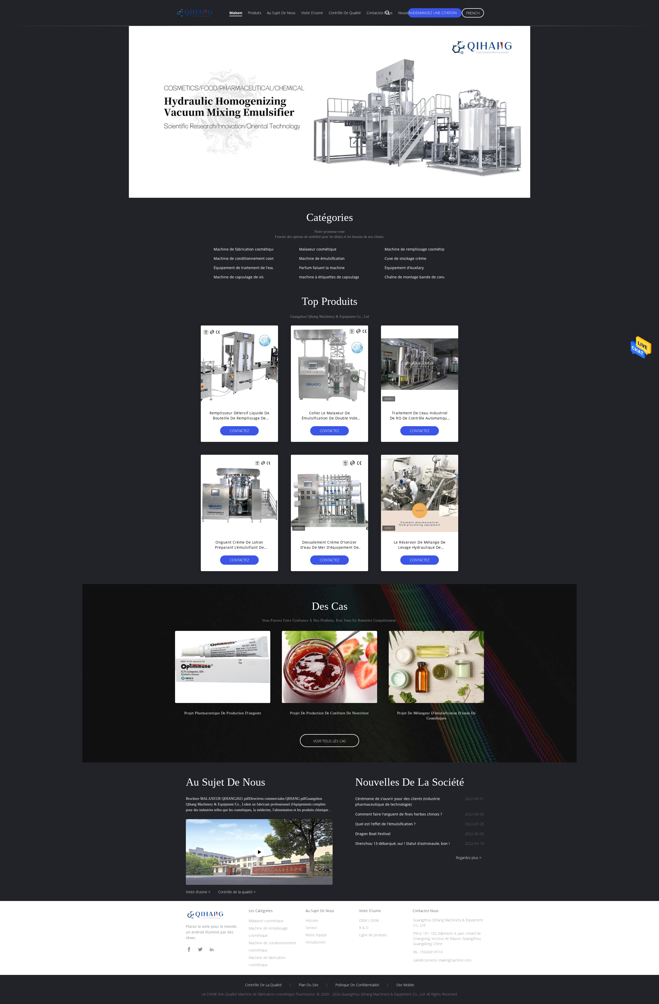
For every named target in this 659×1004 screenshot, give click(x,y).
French (473, 13)
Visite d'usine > (198, 891)
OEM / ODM (369, 920)
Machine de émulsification (322, 258)
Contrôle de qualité (345, 12)
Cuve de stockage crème (405, 258)
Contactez (239, 430)
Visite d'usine (312, 12)
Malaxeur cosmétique (317, 249)
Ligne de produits (373, 934)
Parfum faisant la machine (322, 267)
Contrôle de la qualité (263, 985)
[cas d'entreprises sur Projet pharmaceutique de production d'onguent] (222, 667)
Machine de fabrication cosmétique (244, 249)
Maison (235, 12)
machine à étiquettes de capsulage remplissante (341, 276)
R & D (363, 927)
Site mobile (405, 985)
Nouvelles (406, 12)
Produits (254, 12)
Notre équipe (316, 934)
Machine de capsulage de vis (239, 276)
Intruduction (315, 942)
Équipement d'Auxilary (404, 267)
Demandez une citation (435, 12)
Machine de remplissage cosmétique (416, 249)
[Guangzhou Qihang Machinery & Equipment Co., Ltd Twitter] (200, 949)
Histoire (312, 920)
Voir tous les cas (329, 741)
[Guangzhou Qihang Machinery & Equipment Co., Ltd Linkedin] (212, 949)
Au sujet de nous (281, 12)
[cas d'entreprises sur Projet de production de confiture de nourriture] (329, 667)
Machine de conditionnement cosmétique (250, 258)
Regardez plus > (468, 857)
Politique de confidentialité (357, 985)
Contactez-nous (380, 12)
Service (311, 927)
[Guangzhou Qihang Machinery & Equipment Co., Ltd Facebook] (189, 949)
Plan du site (308, 985)
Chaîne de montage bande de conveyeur (420, 276)
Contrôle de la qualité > (237, 891)
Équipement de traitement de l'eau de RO (250, 267)
